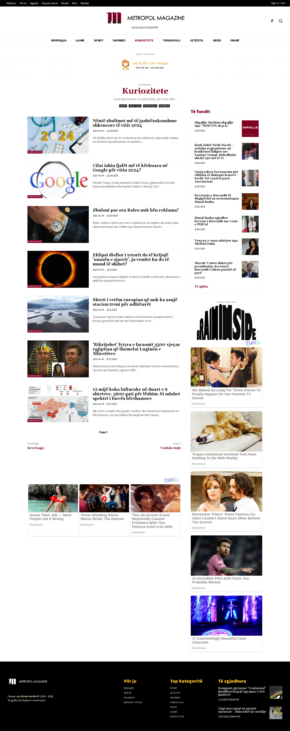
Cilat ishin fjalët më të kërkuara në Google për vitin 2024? (130, 168)
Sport (123, 106)
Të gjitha (201, 287)
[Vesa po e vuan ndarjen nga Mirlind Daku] (250, 246)
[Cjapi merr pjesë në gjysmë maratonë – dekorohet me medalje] (275, 712)
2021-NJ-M (98, 130)
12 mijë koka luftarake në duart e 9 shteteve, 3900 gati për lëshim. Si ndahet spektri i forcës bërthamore (136, 394)
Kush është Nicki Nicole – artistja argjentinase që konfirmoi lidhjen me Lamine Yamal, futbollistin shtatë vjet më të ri (215, 151)
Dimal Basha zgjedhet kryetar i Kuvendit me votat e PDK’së (216, 221)
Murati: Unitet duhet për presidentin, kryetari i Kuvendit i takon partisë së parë (215, 268)
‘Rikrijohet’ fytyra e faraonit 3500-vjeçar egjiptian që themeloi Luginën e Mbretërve (136, 349)
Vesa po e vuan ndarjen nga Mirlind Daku (216, 242)
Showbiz (164, 106)
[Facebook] (272, 20)
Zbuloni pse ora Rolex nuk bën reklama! (136, 210)
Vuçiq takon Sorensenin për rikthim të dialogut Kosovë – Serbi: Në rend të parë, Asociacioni (217, 177)
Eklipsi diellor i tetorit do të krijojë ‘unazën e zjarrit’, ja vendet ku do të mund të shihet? (131, 260)
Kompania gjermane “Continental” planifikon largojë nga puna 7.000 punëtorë (242, 691)
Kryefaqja (35, 448)
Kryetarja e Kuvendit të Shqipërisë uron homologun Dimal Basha (217, 199)
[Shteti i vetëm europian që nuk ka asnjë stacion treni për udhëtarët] (58, 314)
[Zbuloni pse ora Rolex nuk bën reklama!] (58, 224)
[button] (280, 20)
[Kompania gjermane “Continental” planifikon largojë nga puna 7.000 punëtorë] (275, 692)
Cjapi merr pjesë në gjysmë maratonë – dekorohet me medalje (242, 710)
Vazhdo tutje (170, 448)
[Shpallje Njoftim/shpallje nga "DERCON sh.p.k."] (250, 128)
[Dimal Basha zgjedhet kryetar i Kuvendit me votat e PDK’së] (250, 224)
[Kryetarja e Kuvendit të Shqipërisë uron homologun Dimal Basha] (250, 201)
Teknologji (150, 106)
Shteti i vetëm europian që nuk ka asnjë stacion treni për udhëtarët (135, 302)
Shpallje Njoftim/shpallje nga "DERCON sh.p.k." (214, 124)
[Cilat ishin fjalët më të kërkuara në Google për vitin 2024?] (58, 179)
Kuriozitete (35, 152)
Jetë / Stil (135, 106)
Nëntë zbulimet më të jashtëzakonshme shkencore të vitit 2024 (135, 123)
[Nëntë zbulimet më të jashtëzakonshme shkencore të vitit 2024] (58, 135)
